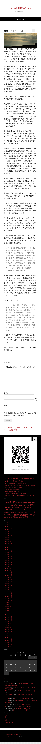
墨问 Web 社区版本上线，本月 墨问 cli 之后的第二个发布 (20, 486)
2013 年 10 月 (9, 627)
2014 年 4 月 (8, 616)
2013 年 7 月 (8, 633)
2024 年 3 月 (8, 545)
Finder (18, 505)
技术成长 (31, 515)
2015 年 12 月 (9, 591)
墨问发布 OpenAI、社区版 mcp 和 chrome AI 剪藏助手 (19, 495)
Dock (13, 505)
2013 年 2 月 (8, 643)
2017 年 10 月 (9, 577)
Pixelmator (20, 510)
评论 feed (7, 721)
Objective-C (9, 509)
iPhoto (28, 505)
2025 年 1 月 (8, 537)
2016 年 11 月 (9, 583)
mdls (30, 507)
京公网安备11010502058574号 (15, 735)
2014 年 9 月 (8, 608)
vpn (22, 512)
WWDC (25, 512)
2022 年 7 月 (8, 553)
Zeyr (6, 710)
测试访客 (7, 687)
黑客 (27, 517)
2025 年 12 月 (9, 528)
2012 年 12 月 (9, 646)
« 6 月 (5, 678)
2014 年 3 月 (8, 618)
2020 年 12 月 (9, 568)
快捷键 (23, 515)
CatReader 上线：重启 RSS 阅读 (14, 482)
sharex (7, 698)
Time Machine (14, 512)
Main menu (20, 19)
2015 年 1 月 (8, 600)
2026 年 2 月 (8, 526)
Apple (20, 502)
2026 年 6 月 (8, 522)
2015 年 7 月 (8, 597)
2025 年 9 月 (8, 532)
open (17, 510)
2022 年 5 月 (8, 556)
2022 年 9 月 (8, 551)
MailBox (17, 507)
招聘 (34, 515)
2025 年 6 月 (8, 534)
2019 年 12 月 (9, 570)
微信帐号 (17, 515)
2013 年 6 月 (8, 635)
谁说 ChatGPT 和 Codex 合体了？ (14, 480)
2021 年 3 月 (8, 566)
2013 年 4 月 (8, 639)
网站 (5, 406)
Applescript (26, 502)
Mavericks (22, 507)
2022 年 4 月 (8, 558)
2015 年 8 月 (8, 595)
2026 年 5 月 (8, 524)
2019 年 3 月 (8, 574)
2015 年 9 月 (8, 593)
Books (6, 505)
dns (10, 505)
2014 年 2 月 (8, 620)
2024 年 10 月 (9, 541)
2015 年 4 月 (8, 599)
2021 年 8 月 (8, 562)
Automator (32, 502)
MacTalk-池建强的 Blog (20, 8)
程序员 (10, 517)
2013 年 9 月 (8, 629)
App (16, 501)
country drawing (9, 683)
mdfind (27, 507)
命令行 (8, 515)
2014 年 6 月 (8, 612)
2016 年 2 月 (8, 587)
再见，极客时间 (30, 428)
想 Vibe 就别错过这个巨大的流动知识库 (15, 484)
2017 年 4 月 (8, 581)
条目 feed (7, 719)
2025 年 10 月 (9, 530)
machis (6, 507)
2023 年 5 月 (8, 549)
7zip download (9, 691)
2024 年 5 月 (8, 543)
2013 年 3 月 (8, 641)
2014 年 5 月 (8, 614)
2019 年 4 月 (8, 572)
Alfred (11, 502)
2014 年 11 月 (9, 604)
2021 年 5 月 (8, 564)
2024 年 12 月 (9, 539)
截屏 (27, 515)
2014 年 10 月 (9, 606)
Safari (26, 510)
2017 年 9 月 (8, 579)
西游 (14, 517)
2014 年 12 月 (9, 602)
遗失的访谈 (22, 517)
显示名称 (7, 393)
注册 (6, 715)
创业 (33, 512)
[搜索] (35, 439)
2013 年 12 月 (9, 623)
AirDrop (6, 502)
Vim (19, 512)
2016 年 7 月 (8, 585)
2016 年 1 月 (8, 589)
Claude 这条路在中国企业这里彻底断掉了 (16, 493)
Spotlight (7, 512)
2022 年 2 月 (8, 560)
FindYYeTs (24, 505)
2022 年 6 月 (8, 555)
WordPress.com (29, 737)
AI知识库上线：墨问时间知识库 (13, 489)
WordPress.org (9, 722)
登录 (6, 717)
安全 (12, 515)
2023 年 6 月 (8, 547)
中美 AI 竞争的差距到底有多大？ (13, 487)
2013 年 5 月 (8, 637)
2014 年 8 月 (8, 610)
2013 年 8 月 (8, 631)
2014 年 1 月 (8, 622)
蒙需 (6, 706)
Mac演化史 (11, 507)
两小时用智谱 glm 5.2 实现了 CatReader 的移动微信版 (19, 478)
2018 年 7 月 (8, 576)
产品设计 (29, 512)
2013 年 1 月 (8, 644)
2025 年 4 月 (8, 535)
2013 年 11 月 (9, 625)
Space (29, 510)
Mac (32, 505)
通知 (17, 517)
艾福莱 (7, 704)
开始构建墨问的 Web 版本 (12, 491)
